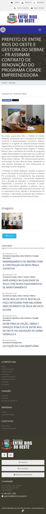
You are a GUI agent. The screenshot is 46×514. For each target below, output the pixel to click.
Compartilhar (7, 100)
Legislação (5, 382)
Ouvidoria (5, 398)
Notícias (12, 83)
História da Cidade (8, 369)
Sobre (4, 366)
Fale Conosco (6, 426)
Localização (23, 468)
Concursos (5, 396)
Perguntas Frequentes (9, 428)
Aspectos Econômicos (9, 377)
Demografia (5, 374)
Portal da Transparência (9, 401)
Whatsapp (27, 100)
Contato (23, 462)
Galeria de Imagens (8, 415)
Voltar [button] (10, 236)
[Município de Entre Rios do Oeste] (23, 18)
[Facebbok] (4, 455)
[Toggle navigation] (40, 29)
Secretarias (5, 384)
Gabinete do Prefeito (8, 379)
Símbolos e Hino (7, 372)
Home (4, 83)
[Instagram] (10, 455)
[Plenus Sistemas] (23, 511)
